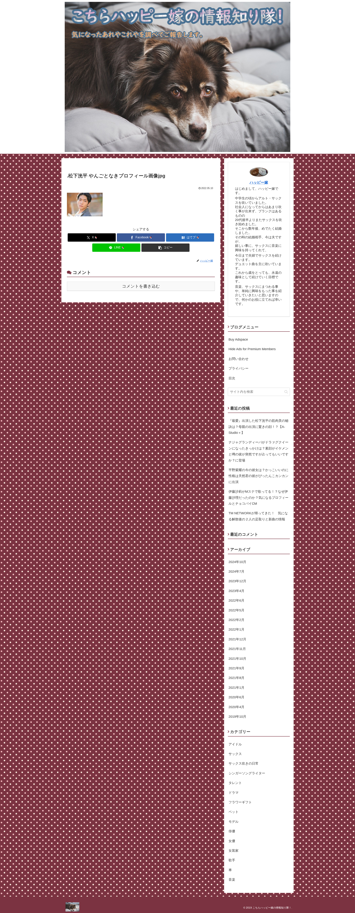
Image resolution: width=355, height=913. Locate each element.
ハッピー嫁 (259, 182)
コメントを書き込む (141, 286)
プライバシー (238, 368)
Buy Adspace (238, 339)
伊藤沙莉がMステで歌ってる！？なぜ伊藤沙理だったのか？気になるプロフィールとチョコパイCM (258, 497)
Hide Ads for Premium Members (252, 349)
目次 (232, 378)
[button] (165, 247)
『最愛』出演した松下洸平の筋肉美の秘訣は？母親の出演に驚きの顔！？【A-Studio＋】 (258, 427)
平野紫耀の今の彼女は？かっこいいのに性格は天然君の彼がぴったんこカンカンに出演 (258, 476)
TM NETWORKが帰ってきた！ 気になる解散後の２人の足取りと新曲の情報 (258, 516)
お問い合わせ (238, 359)
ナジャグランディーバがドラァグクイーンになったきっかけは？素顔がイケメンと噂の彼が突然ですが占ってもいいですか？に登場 (258, 451)
